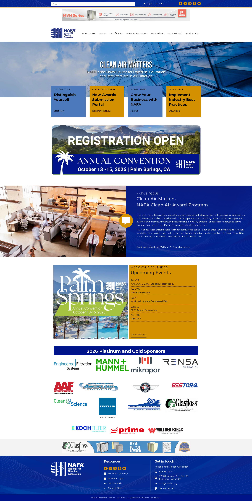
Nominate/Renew (101, 111)
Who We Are (89, 33)
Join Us (134, 111)
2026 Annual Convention (144, 310)
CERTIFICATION (62, 89)
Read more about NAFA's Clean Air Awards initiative (163, 247)
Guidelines (176, 89)
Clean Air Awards (103, 89)
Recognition (157, 33)
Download (174, 111)
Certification (116, 33)
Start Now (59, 111)
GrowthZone (155, 498)
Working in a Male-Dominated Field (149, 301)
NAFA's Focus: (148, 193)
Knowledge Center (137, 33)
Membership (192, 33)
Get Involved (174, 33)
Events (102, 33)
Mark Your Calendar (149, 267)
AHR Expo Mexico (140, 292)
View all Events (138, 334)
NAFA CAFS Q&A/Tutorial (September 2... (152, 284)
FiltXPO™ (136, 319)
